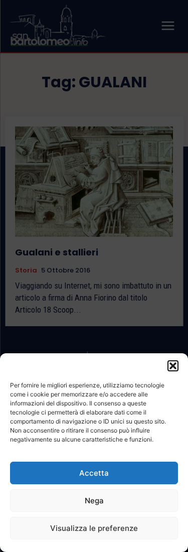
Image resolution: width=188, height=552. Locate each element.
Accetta (94, 473)
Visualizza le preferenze (94, 528)
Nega (94, 500)
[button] (173, 366)
